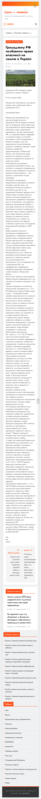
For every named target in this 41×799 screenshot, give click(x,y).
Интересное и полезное (14, 737)
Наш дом (8, 755)
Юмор (7, 783)
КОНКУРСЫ (9, 742)
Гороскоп (8, 724)
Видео (7, 715)
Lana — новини (16, 12)
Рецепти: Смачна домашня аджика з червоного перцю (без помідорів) (18, 660)
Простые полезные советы (14, 774)
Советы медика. (11, 778)
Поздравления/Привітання (15, 760)
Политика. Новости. (14, 42)
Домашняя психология (13, 733)
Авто (6, 710)
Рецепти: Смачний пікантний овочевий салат (20, 641)
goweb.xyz (26, 793)
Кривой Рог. (9, 746)
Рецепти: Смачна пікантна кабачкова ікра (19, 666)
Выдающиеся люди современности (18, 719)
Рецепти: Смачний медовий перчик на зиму (20, 678)
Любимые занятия (11, 751)
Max (9, 64)
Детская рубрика (11, 728)
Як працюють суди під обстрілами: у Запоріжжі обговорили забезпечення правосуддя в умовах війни (19, 618)
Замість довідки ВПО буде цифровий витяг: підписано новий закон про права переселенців (19, 601)
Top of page (35, 6)
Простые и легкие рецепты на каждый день (21, 769)
